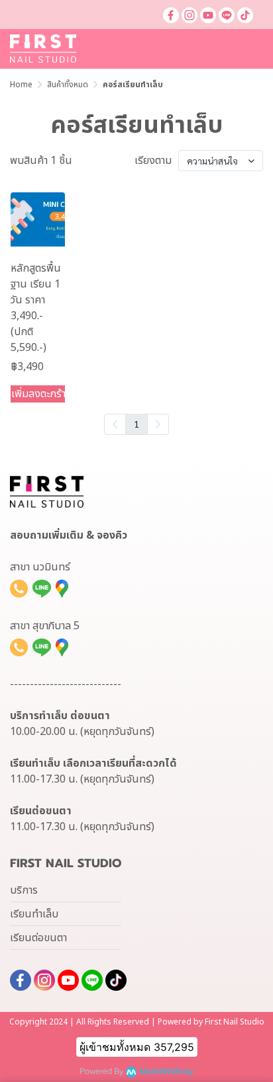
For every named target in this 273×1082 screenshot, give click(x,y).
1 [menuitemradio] (136, 424)
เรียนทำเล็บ (34, 914)
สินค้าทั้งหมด (67, 85)
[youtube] (208, 14)
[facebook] (171, 14)
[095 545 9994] (19, 587)
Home (21, 85)
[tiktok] (245, 14)
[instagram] (189, 14)
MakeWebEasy (166, 1072)
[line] (227, 14)
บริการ (24, 890)
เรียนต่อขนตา (38, 938)
